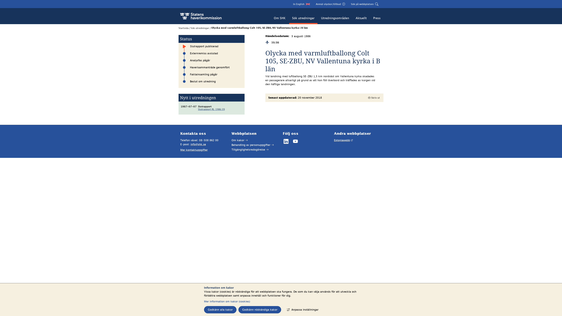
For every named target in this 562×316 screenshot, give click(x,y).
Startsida (184, 28)
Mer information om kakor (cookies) (227, 301)
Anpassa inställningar (304, 309)
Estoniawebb (343, 140)
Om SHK (280, 18)
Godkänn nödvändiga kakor (259, 309)
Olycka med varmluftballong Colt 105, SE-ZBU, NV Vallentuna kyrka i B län (259, 28)
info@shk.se (198, 144)
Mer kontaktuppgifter (194, 149)
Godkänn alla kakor (220, 309)
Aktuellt (361, 18)
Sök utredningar (303, 18)
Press (377, 18)
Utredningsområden (335, 18)
